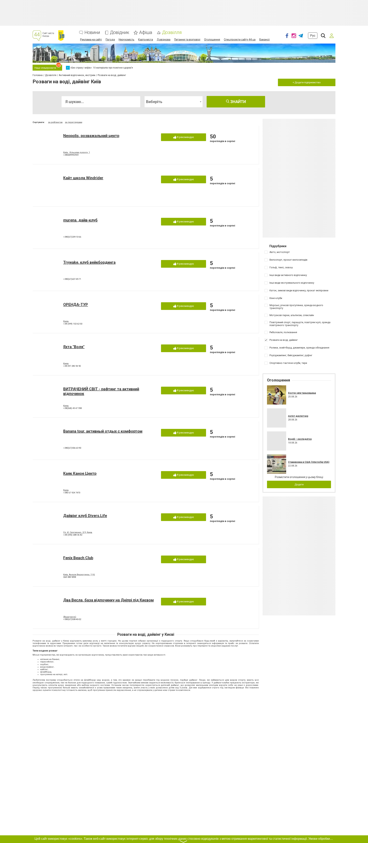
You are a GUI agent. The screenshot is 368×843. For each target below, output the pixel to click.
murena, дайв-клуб (80, 220)
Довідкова (163, 39)
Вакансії (264, 39)
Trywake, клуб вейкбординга (89, 262)
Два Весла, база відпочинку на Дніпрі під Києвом (108, 600)
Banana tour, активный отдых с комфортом (102, 431)
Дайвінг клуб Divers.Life (85, 515)
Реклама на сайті (91, 39)
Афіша (145, 32)
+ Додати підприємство (307, 82)
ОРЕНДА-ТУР (75, 304)
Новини (92, 32)
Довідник (119, 32)
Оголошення (212, 39)
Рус (312, 35)
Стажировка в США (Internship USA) (308, 462)
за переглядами (73, 122)
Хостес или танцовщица (302, 393)
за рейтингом (55, 122)
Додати (299, 484)
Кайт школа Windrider (83, 178)
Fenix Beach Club (78, 558)
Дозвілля (172, 32)
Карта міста (145, 39)
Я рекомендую (185, 137)
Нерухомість (126, 39)
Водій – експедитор (300, 439)
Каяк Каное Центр (79, 473)
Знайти (237, 101)
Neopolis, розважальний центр (91, 135)
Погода (110, 39)
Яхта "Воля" (74, 346)
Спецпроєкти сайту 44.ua (239, 39)
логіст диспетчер (298, 416)
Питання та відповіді (187, 39)
